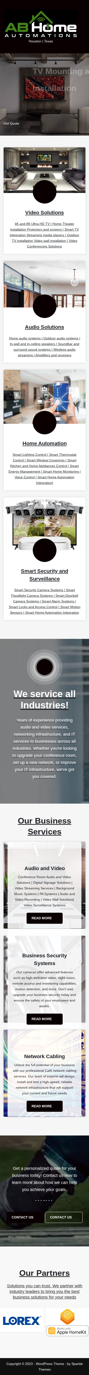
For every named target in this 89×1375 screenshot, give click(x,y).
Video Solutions (44, 213)
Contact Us (23, 1217)
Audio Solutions (44, 327)
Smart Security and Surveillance (44, 575)
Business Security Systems (44, 959)
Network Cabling (44, 1056)
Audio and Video (44, 868)
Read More (42, 918)
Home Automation (45, 443)
